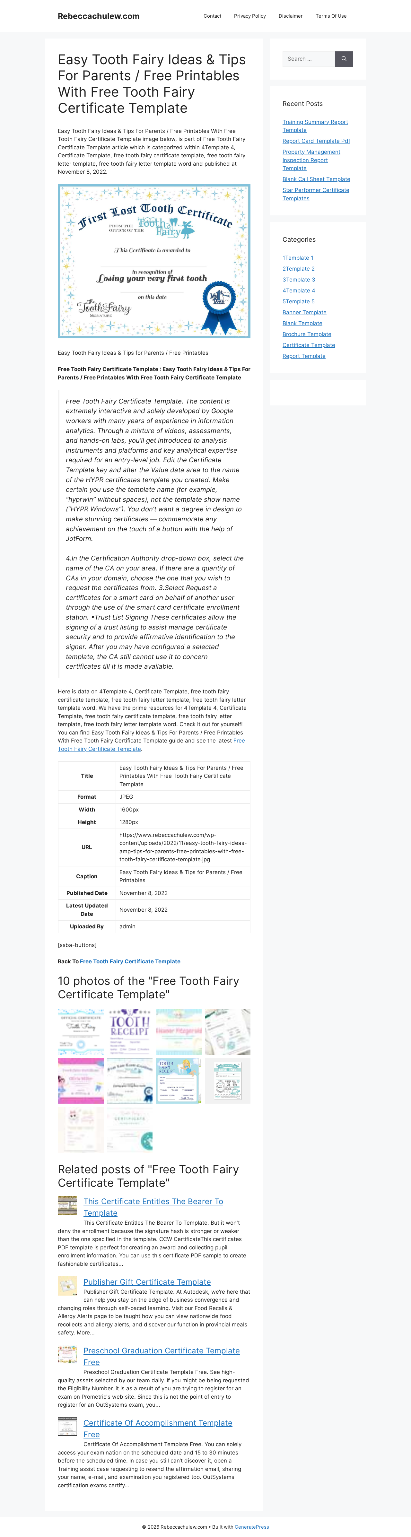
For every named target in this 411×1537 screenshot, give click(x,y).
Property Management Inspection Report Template (311, 160)
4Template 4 (299, 290)
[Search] (344, 59)
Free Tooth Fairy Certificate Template (130, 961)
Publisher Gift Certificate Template (147, 1282)
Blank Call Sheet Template (316, 179)
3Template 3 (299, 279)
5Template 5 (299, 301)
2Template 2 (299, 268)
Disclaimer (291, 16)
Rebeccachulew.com (99, 16)
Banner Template (305, 312)
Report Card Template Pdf (316, 141)
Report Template (304, 356)
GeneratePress (252, 1527)
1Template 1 (298, 258)
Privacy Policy (250, 16)
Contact (212, 16)
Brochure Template (307, 334)
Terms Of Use (331, 16)
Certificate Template (309, 345)
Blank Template (302, 323)
